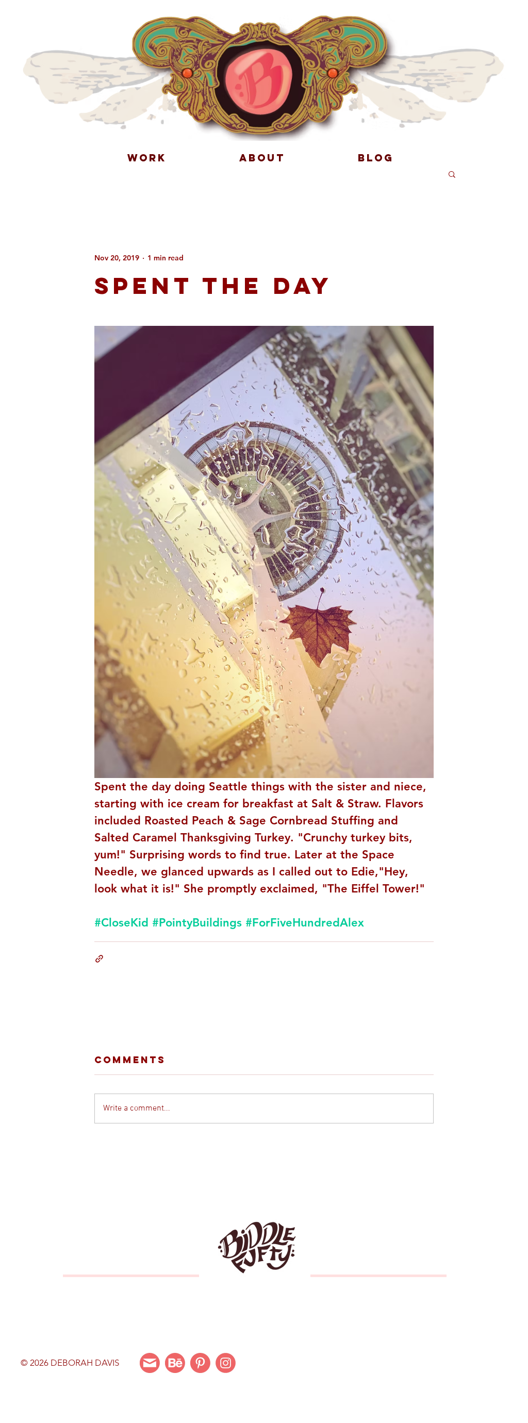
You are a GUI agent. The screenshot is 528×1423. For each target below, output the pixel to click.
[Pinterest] (200, 1363)
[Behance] (175, 1363)
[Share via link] (99, 959)
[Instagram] (226, 1363)
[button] (452, 174)
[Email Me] (150, 1363)
